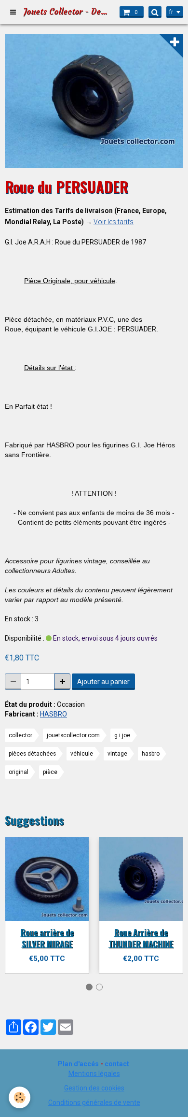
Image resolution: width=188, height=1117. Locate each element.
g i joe (122, 735)
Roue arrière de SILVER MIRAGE (47, 938)
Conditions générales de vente (94, 1102)
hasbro (151, 753)
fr (171, 12)
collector (20, 735)
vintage (117, 753)
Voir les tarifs (114, 222)
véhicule (81, 753)
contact (117, 1064)
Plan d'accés (78, 1064)
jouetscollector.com (73, 735)
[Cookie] (19, 1097)
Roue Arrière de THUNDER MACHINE (141, 938)
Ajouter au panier (103, 682)
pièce (50, 772)
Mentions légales (94, 1073)
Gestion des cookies (94, 1088)
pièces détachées (32, 753)
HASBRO (53, 714)
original (18, 772)
